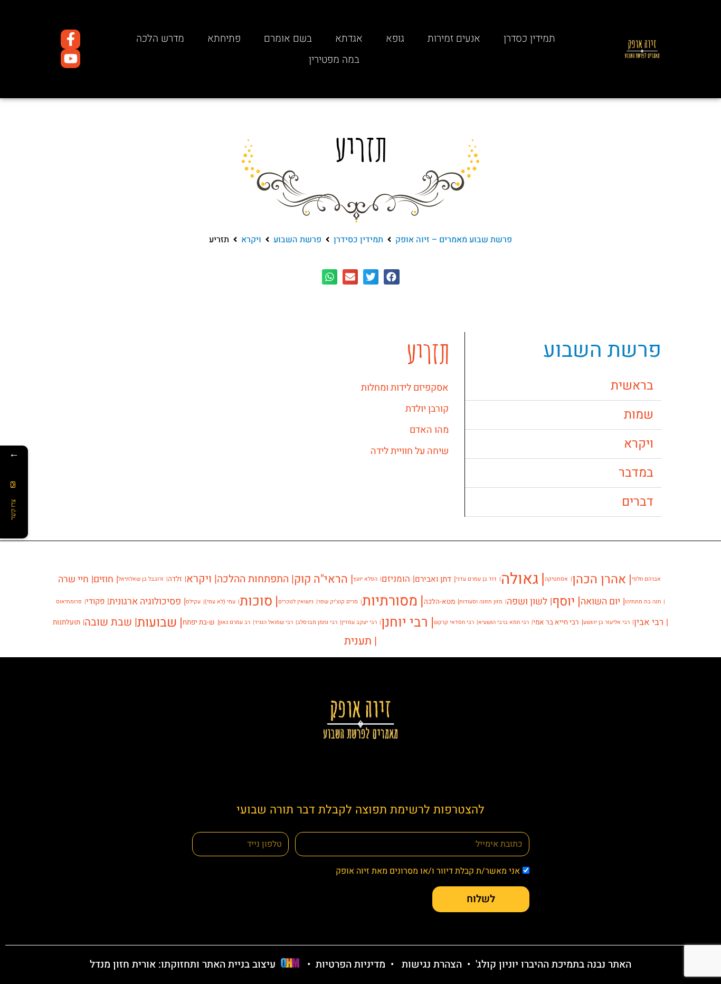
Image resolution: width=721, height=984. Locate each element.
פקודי (95, 601)
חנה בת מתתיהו (643, 601)
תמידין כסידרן (358, 239)
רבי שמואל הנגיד (273, 622)
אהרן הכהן (599, 579)
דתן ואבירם (433, 579)
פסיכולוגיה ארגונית (145, 601)
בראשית (632, 385)
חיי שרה (73, 579)
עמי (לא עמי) (220, 601)
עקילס (193, 601)
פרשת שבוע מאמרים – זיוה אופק (453, 239)
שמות (638, 414)
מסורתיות (390, 601)
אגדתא (349, 38)
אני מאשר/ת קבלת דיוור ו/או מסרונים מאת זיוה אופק (428, 871)
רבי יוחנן (404, 622)
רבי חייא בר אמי (556, 622)
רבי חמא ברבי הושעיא (503, 622)
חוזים (103, 579)
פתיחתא (224, 38)
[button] (391, 277)
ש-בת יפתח (199, 622)
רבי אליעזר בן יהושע (606, 622)
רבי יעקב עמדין (359, 622)
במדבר (636, 472)
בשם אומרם (288, 38)
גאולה (519, 578)
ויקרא (251, 239)
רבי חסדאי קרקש (454, 622)
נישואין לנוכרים (296, 601)
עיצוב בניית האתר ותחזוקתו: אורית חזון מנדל (183, 964)
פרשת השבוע (297, 239)
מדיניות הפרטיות (350, 964)
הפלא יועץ (365, 579)
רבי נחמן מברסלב (317, 622)
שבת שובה (108, 622)
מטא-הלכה (439, 602)
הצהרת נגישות (432, 964)
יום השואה (600, 601)
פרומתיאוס (69, 601)
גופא (395, 38)
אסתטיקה (556, 579)
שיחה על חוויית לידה (410, 451)
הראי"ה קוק (321, 579)
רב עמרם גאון (234, 622)
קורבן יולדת (427, 409)
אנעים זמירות (454, 38)
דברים (637, 502)
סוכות (256, 601)
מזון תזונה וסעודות (480, 601)
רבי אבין (648, 622)
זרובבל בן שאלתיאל (141, 579)
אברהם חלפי (646, 579)
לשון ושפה (527, 601)
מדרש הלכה (160, 38)
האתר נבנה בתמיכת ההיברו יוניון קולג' (552, 964)
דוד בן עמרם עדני (476, 579)
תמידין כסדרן (529, 38)
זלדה (175, 579)
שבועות (157, 622)
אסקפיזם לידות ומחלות (405, 388)
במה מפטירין (334, 59)
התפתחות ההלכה (253, 579)
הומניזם (396, 579)
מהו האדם (429, 430)
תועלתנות (66, 622)
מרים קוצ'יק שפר (338, 601)
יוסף (563, 601)
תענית (358, 641)
